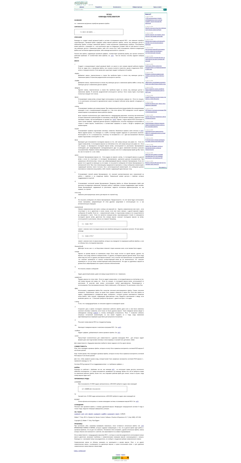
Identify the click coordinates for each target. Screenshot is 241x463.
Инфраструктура (137, 7)
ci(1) (112, 55)
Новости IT (148, 14)
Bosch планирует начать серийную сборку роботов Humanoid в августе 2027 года (154, 90)
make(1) (95, 313)
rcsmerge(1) (111, 414)
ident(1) (90, 414)
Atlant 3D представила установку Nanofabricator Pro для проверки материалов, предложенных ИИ (154, 156)
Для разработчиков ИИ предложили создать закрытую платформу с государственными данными (155, 51)
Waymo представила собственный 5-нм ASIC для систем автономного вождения (155, 43)
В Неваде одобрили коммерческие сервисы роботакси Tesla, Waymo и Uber (154, 75)
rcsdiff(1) (104, 414)
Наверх (123, 454)
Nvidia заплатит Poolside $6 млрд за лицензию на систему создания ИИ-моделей (155, 59)
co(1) (114, 119)
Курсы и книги (157, 7)
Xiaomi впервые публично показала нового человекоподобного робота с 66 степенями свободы (155, 125)
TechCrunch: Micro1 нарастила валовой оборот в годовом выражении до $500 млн (155, 67)
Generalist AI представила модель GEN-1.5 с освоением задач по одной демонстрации (155, 133)
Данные (82, 7)
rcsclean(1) (97, 414)
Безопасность (117, 7)
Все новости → (163, 167)
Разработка (98, 7)
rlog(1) (117, 414)
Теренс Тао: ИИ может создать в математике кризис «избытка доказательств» (154, 148)
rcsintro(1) (77, 414)
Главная (118, 454)
